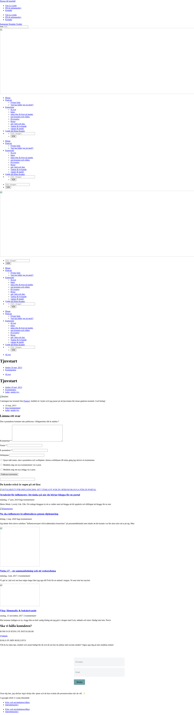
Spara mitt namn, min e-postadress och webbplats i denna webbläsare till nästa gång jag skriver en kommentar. (49, 460)
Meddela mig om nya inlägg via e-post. (19, 470)
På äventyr (15, 119)
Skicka (79, 682)
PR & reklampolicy (13, 8)
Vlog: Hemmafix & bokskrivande (18, 610)
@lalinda (4, 636)
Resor (13, 121)
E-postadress (6, 450)
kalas (7, 392)
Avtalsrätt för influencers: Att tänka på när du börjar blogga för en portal (40, 494)
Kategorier (9, 107)
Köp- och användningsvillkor (17, 702)
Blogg (7, 98)
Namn (3, 445)
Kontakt (8, 10)
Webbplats (4, 455)
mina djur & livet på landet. (22, 114)
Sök (1, 26)
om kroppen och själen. (20, 117)
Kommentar (5, 441)
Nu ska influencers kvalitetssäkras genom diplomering (29, 513)
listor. (13, 112)
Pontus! (26, 401)
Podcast (8, 100)
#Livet (13, 109)
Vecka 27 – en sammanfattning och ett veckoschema (28, 570)
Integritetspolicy (12, 705)
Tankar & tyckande (19, 126)
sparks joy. (15, 392)
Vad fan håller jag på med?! (22, 105)
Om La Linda (11, 5)
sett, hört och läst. (18, 124)
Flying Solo (15, 102)
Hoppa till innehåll (7, 1)
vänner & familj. (17, 128)
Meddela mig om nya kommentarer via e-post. (22, 465)
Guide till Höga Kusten (15, 131)
